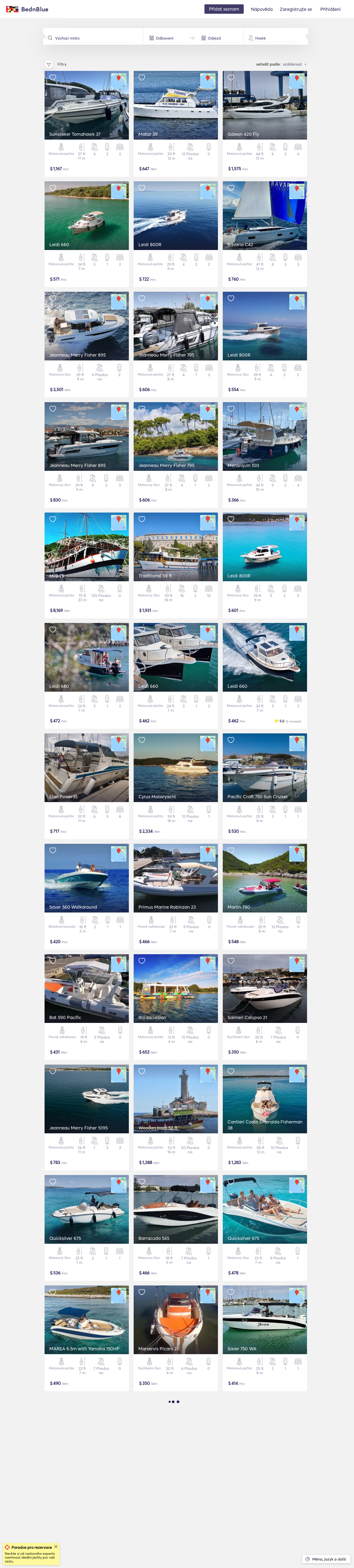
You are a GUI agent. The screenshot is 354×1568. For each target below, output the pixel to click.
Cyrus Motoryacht (157, 796)
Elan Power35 (63, 796)
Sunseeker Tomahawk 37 (74, 134)
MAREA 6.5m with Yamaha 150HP (84, 1349)
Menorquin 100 (243, 465)
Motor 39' (148, 134)
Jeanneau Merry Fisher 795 (166, 355)
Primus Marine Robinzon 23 (167, 907)
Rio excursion (152, 1017)
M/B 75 (56, 576)
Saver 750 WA (242, 1349)
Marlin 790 (239, 907)
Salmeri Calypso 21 (247, 1017)
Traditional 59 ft (155, 576)
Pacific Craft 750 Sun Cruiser (258, 796)
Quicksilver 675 (65, 1238)
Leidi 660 (59, 244)
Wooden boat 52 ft (157, 1128)
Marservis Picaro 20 (159, 1349)
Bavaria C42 (240, 244)
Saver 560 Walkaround (73, 907)
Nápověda (262, 9)
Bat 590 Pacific (65, 1017)
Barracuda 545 (153, 1238)
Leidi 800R (149, 244)
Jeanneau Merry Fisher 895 (77, 355)
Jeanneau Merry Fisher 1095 (78, 1128)
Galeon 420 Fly (243, 134)
